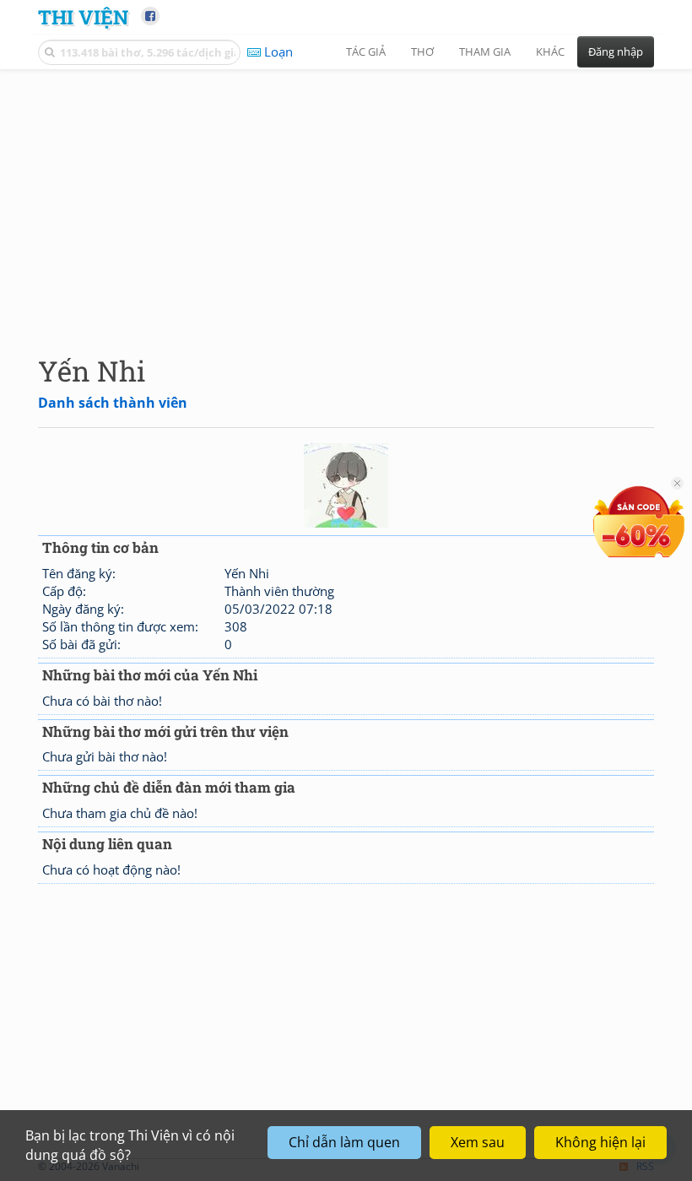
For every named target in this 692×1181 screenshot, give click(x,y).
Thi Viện (83, 16)
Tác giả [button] (366, 51)
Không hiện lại (600, 1142)
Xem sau (478, 1142)
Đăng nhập (615, 51)
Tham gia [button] (485, 51)
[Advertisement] (346, 198)
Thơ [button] (422, 51)
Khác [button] (550, 51)
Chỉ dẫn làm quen (344, 1142)
